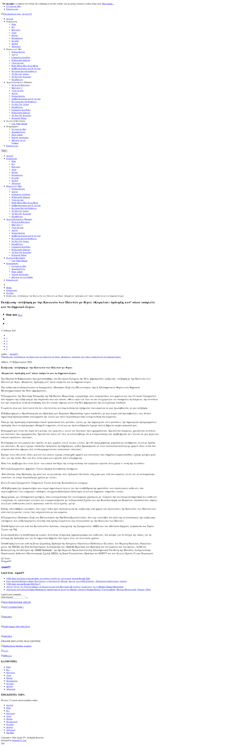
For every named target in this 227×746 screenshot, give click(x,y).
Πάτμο (15, 172)
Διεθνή (15, 180)
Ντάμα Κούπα (18, 188)
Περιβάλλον (17, 216)
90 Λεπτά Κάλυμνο (21, 222)
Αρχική (9, 155)
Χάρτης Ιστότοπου (20, 274)
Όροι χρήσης (17, 271)
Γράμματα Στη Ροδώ (21, 246)
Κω (13, 164)
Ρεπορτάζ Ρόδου (19, 255)
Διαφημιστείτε (18, 268)
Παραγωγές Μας (14, 186)
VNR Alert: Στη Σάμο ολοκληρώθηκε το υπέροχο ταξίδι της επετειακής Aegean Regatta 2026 (48, 578)
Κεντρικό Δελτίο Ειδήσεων (24, 208)
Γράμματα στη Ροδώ (21, 194)
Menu (4, 151)
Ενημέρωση (11, 158)
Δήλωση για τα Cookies (22, 277)
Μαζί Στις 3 (17, 224)
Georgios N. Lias (19, 740)
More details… (108, 3)
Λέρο (14, 169)
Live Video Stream (19, 260)
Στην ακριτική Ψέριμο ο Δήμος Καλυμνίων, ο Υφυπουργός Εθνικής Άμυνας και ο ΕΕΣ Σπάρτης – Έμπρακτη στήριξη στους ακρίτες (66, 581)
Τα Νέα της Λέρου (20, 211)
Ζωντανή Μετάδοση (15, 257)
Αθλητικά (16, 183)
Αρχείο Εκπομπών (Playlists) (19, 219)
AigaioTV (14, 354)
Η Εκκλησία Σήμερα (21, 197)
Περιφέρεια (17, 175)
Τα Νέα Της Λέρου (20, 241)
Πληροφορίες (12, 263)
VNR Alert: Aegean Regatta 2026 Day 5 (23, 584)
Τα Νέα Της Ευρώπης (21, 213)
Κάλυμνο (16, 166)
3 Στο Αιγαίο (18, 199)
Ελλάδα (15, 177)
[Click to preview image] (61, 356)
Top (2, 743)
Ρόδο (14, 161)
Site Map (10, 732)
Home (8, 287)
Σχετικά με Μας (19, 266)
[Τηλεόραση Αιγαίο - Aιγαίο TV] (16, 13)
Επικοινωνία (12, 9)
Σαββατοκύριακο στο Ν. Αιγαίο (26, 205)
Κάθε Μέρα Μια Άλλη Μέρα (25, 202)
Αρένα (15, 191)
